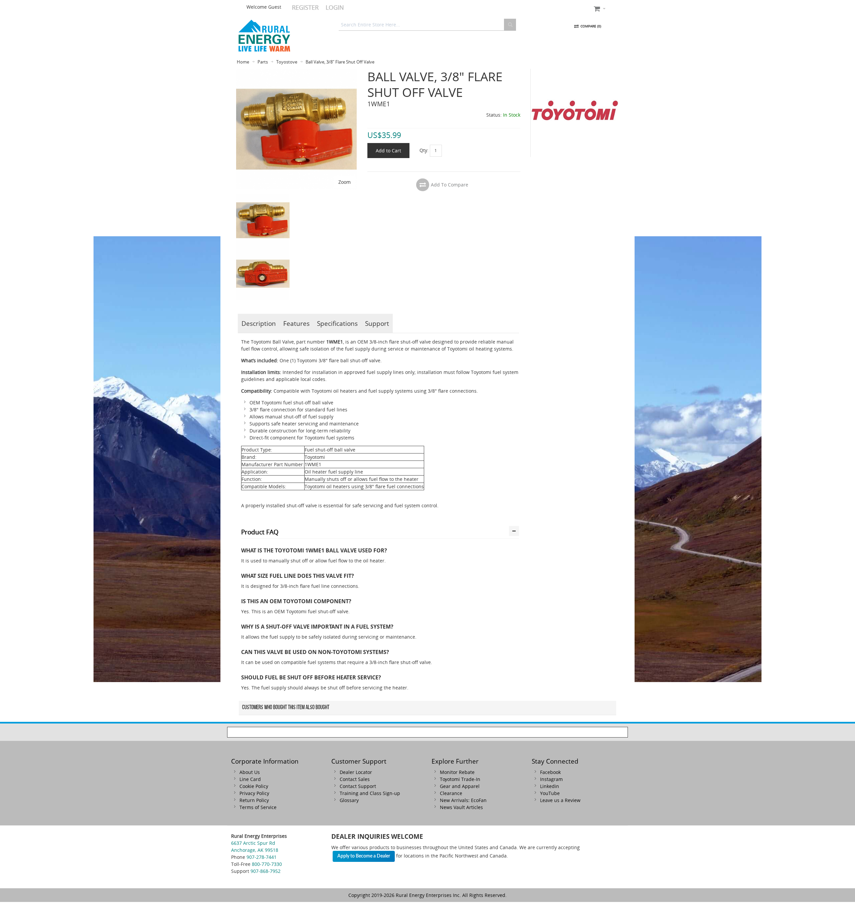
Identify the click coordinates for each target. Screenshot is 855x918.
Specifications (337, 323)
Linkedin (549, 786)
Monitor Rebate (457, 772)
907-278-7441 (261, 857)
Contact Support (358, 786)
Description (258, 323)
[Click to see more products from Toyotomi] (575, 113)
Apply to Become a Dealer (363, 856)
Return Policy (254, 800)
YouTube (550, 793)
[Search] (510, 25)
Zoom (344, 182)
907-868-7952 (265, 871)
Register (305, 7)
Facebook (550, 772)
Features (296, 323)
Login (335, 7)
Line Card (250, 779)
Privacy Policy (254, 793)
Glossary (349, 800)
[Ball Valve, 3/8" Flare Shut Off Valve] (296, 72)
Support (377, 323)
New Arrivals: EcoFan (463, 800)
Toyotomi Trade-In (460, 779)
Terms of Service (258, 807)
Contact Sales (355, 779)
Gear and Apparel (460, 786)
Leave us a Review (560, 800)
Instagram (551, 779)
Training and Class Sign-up (370, 793)
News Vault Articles (461, 807)
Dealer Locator (356, 772)
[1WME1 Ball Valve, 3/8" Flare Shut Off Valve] (263, 197)
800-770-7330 (267, 864)
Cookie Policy (253, 786)
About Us (249, 772)
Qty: (424, 150)
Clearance (451, 793)
